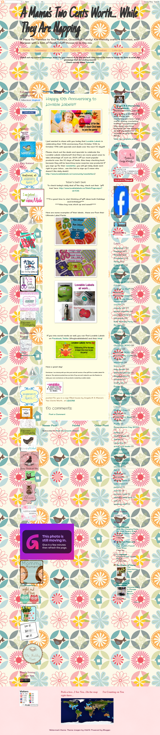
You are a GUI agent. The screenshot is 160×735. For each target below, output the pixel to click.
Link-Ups (117, 50)
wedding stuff (120, 504)
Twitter (65, 338)
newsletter (71, 166)
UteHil (87, 730)
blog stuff (118, 456)
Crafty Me (119, 383)
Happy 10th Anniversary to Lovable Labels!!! (71, 101)
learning (117, 366)
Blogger (106, 730)
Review (117, 275)
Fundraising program (124, 396)
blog (100, 338)
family (117, 262)
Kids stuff (118, 265)
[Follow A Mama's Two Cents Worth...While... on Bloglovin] (31, 101)
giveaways (118, 248)
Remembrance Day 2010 (126, 427)
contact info (120, 463)
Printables (119, 258)
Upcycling (118, 443)
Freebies (118, 251)
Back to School (121, 342)
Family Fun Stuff (122, 289)
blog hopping (120, 453)
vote (116, 501)
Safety (117, 433)
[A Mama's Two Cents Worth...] (127, 167)
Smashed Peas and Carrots (125, 543)
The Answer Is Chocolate (123, 584)
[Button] (29, 187)
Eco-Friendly (120, 390)
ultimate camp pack (123, 497)
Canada (117, 332)
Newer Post (49, 425)
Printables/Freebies (96, 50)
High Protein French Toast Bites (125, 547)
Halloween (119, 400)
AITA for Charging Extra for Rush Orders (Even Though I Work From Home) (127, 532)
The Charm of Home (126, 565)
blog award (119, 450)
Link (116, 407)
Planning (118, 420)
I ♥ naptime (121, 554)
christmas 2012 (122, 282)
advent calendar (121, 311)
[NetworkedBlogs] (28, 111)
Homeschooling (121, 296)
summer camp (120, 494)
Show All (137, 602)
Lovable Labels (93, 141)
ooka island (119, 484)
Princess (118, 359)
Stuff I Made (120, 436)
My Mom (118, 414)
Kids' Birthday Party (123, 321)
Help (116, 403)
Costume (118, 379)
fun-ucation (119, 477)
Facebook (57, 338)
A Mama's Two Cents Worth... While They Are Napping (78, 22)
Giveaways (41, 50)
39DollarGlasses (122, 373)
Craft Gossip (122, 527)
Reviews (117, 255)
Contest (118, 349)
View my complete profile (126, 139)
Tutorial (89, 62)
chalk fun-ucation (122, 460)
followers (118, 473)
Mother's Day (120, 410)
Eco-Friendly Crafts (123, 356)
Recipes (117, 325)
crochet (117, 304)
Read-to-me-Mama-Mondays (123, 300)
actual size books (122, 446)
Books (117, 268)
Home (26, 50)
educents (118, 467)
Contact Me (58, 50)
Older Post (102, 425)
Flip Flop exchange (123, 393)
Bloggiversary (120, 376)
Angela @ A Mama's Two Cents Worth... (128, 107)
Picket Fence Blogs (123, 417)
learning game (120, 480)
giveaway (118, 328)
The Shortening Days (132, 569)
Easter (117, 386)
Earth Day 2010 (122, 352)
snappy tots (119, 308)
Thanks (117, 439)
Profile (117, 424)
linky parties (119, 369)
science (117, 490)
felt (115, 470)
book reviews (120, 279)
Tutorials (75, 50)
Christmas (119, 272)
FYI (115, 285)
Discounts (119, 318)
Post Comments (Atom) (67, 431)
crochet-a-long (121, 315)
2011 (116, 339)
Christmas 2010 (122, 345)
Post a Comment (57, 414)
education (118, 362)
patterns (118, 487)
